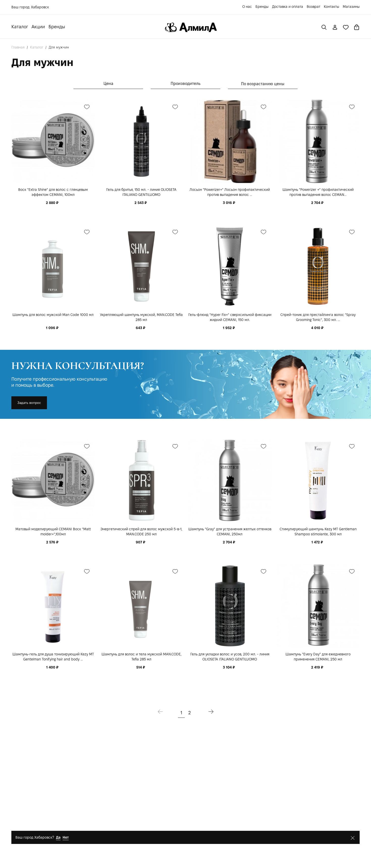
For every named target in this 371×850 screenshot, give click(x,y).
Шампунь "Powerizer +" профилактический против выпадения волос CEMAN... (318, 192)
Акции (38, 26)
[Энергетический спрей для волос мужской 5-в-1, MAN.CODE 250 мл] (141, 480)
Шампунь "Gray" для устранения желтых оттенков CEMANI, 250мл (229, 531)
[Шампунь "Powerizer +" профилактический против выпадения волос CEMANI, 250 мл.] (318, 141)
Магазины (351, 7)
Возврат (313, 7)
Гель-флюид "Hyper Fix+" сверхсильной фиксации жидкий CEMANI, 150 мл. (229, 317)
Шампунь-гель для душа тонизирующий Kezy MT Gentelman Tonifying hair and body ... (53, 656)
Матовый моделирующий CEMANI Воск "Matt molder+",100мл (53, 531)
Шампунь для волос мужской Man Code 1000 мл (53, 315)
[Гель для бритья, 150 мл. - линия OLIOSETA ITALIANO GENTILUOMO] (141, 141)
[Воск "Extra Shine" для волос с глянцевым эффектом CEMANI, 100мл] (53, 141)
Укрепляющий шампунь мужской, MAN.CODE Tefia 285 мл (141, 317)
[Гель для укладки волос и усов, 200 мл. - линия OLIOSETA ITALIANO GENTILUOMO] (229, 606)
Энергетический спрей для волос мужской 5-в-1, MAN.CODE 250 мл (141, 531)
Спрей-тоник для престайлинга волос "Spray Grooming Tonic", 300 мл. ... (318, 317)
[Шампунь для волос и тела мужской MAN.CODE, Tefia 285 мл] (141, 606)
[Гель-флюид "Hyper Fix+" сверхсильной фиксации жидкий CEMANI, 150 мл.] (229, 266)
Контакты (331, 7)
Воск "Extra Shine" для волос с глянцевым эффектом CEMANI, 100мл (53, 192)
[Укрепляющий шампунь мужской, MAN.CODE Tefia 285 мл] (141, 266)
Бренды (262, 7)
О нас (247, 7)
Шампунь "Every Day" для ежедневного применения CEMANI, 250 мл (318, 656)
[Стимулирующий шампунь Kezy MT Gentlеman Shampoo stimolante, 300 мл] (318, 480)
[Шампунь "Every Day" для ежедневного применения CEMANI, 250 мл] (318, 606)
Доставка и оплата (287, 7)
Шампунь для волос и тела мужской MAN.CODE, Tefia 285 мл (141, 656)
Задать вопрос (29, 403)
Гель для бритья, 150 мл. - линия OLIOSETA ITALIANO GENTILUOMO (141, 192)
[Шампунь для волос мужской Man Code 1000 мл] (53, 266)
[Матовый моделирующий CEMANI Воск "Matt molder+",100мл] (53, 480)
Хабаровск (40, 7)
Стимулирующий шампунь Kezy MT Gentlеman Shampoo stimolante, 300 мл (318, 531)
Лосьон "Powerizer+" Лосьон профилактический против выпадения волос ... (230, 192)
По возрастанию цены (262, 84)
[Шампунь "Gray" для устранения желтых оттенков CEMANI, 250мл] (229, 480)
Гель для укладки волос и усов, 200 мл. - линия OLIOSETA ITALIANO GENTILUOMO (229, 656)
